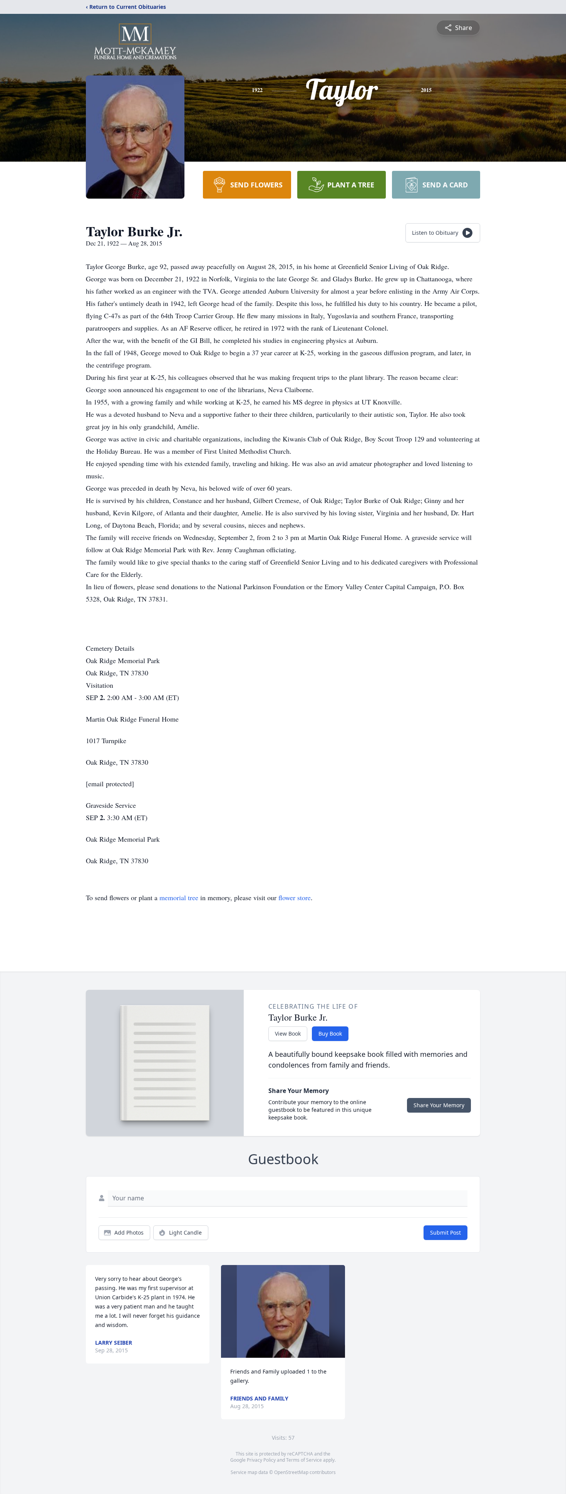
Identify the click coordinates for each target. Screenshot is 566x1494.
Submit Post (445, 1232)
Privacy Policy (261, 1460)
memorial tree (178, 897)
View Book (288, 1033)
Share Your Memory (439, 1105)
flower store (294, 897)
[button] (283, 1311)
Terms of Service (304, 1460)
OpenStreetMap (291, 1472)
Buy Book (330, 1033)
